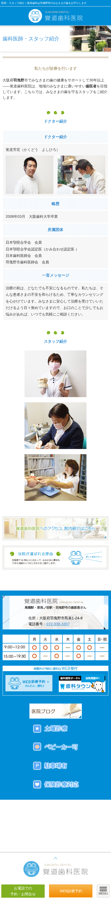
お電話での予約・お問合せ (23, 891)
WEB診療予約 (71, 891)
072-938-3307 (58, 624)
